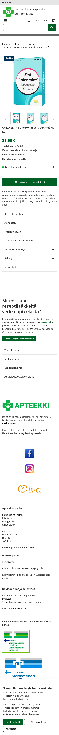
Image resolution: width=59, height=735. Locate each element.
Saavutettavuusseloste (14, 608)
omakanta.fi (45, 322)
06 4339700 (8, 561)
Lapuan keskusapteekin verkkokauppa (30, 11)
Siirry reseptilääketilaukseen (19, 338)
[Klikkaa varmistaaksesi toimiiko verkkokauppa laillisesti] (29, 641)
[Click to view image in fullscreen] (29, 81)
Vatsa (32, 44)
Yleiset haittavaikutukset (18, 240)
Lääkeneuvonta (13, 367)
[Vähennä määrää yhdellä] (40, 167)
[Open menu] (5, 20)
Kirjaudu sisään (39, 20)
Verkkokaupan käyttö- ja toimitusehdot (22, 602)
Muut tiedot (11, 267)
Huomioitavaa (12, 231)
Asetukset (11, 728)
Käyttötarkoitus (13, 214)
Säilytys (8, 258)
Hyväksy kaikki (13, 722)
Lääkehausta (9, 423)
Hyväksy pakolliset (36, 722)
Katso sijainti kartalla (13, 514)
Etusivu (6, 44)
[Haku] (52, 27)
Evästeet (6, 598)
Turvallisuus (11, 350)
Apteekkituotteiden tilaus (19, 376)
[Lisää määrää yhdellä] (53, 167)
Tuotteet (19, 44)
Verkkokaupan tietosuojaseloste (18, 595)
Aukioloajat (6, 2)
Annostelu (10, 222)
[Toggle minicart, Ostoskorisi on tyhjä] (53, 20)
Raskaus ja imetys (15, 249)
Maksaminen (11, 359)
